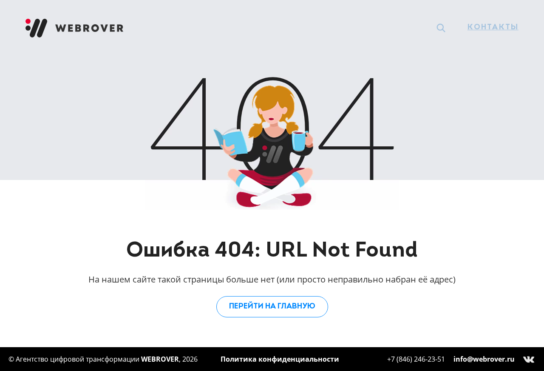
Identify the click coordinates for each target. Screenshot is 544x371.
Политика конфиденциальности (280, 359)
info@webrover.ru (484, 359)
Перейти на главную (272, 307)
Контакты (493, 27)
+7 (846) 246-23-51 (416, 359)
